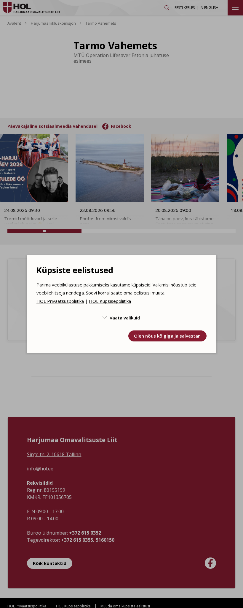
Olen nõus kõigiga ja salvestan (167, 336)
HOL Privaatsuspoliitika (60, 301)
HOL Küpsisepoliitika (110, 301)
